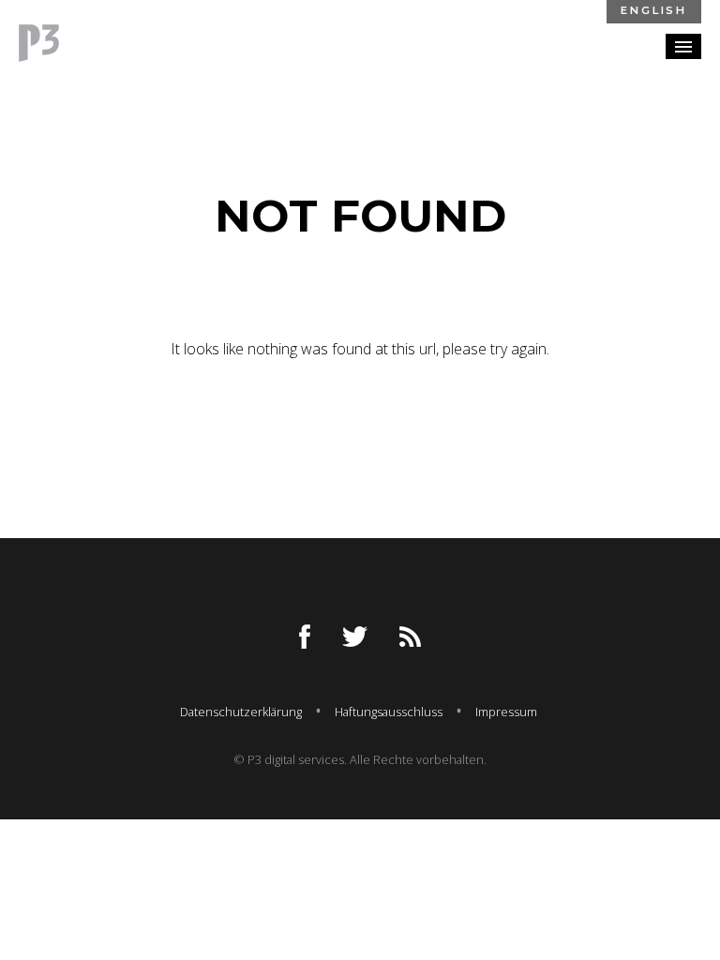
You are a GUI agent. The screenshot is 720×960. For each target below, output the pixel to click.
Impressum (506, 711)
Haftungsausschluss (388, 711)
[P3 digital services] (39, 43)
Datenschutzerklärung (241, 711)
